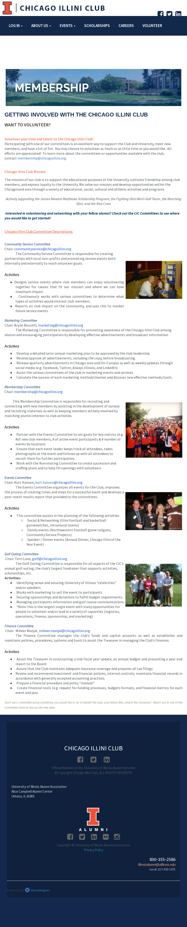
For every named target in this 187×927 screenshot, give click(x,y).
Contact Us (47, 44)
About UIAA (19, 44)
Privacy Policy (93, 850)
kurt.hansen (44, 482)
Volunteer (152, 25)
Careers (126, 25)
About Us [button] (40, 25)
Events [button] (66, 25)
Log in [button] (14, 25)
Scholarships (97, 25)
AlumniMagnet (40, 890)
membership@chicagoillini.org (42, 158)
